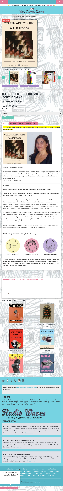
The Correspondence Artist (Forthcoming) (25, 16)
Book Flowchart (51, 469)
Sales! (48, 473)
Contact (43, 471)
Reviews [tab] (13, 123)
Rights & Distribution (26, 473)
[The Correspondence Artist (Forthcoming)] (14, 77)
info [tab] (35, 123)
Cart (60, 2)
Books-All (26, 469)
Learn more (10, 481)
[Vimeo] (15, 380)
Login (57, 471)
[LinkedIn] (23, 380)
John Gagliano (36, 482)
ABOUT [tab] (5, 123)
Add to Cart (7, 117)
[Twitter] (3, 380)
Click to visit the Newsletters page (26, 387)
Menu (5, 2)
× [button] (19, 469)
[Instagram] (19, 380)
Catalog (36, 471)
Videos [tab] (28, 123)
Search (55, 473)
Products (9, 16)
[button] (12, 488)
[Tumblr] (11, 380)
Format (3, 110)
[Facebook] (7, 380)
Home (4, 16)
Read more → (29, 433)
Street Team (31, 475)
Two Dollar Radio (31, 481)
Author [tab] (21, 123)
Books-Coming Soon (38, 469)
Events (51, 471)
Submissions (41, 475)
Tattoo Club (51, 475)
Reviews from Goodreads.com (8, 293)
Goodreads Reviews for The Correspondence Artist (23, 279)
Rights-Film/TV (39, 473)
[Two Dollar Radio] (31, 10)
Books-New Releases (24, 471)
